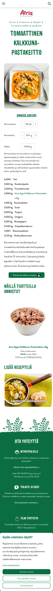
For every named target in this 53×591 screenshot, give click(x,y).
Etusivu (12, 22)
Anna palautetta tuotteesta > (26, 502)
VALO (23, 354)
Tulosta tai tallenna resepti (24, 275)
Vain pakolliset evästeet (26, 578)
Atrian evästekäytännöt (11, 565)
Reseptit (37, 22)
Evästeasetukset (26, 585)
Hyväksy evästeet (26, 571)
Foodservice (24, 22)
